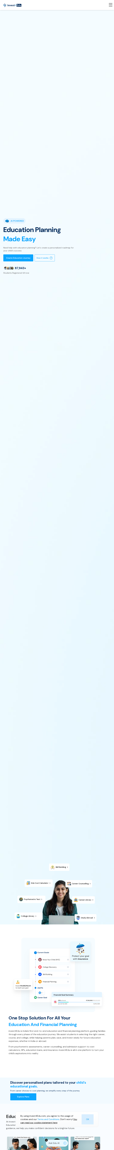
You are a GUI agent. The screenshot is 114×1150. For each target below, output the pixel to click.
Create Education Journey (18, 258)
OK (87, 1119)
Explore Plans (23, 1096)
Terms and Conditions (48, 1119)
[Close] (46, 1140)
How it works (43, 258)
